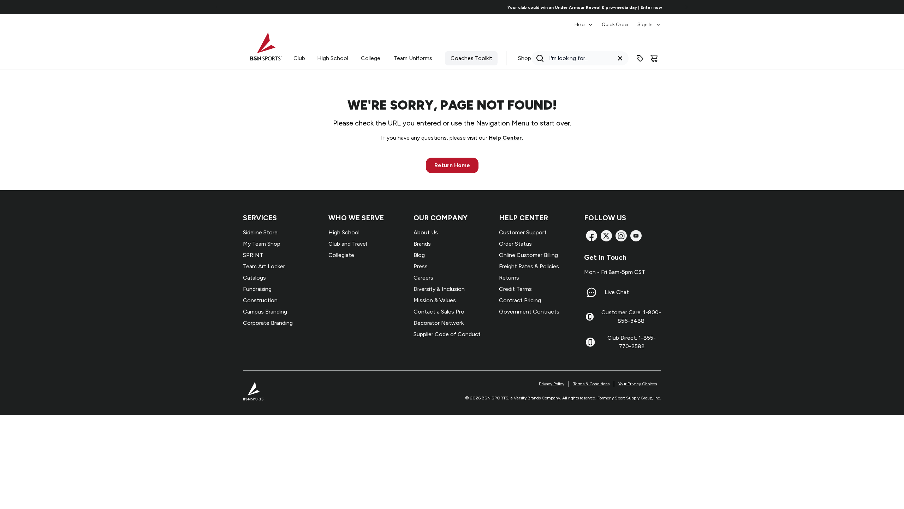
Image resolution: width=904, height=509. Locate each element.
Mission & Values (435, 300)
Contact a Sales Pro (439, 311)
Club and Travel (347, 243)
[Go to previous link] (218, 7)
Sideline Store (260, 232)
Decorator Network (439, 323)
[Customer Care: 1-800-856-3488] (589, 316)
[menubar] (618, 21)
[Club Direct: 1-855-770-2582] (590, 342)
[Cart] (654, 58)
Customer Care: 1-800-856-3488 (631, 316)
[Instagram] (621, 235)
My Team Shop (261, 243)
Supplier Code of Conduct (447, 334)
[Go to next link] (686, 7)
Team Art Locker (264, 266)
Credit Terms (515, 289)
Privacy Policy (551, 383)
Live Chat (617, 292)
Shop (524, 58)
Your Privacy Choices (637, 383)
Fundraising (257, 289)
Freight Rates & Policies (529, 266)
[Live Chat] (591, 292)
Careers (423, 277)
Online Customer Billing (528, 255)
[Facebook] (591, 235)
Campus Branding (265, 311)
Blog (419, 255)
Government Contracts (529, 311)
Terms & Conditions (591, 383)
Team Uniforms (413, 58)
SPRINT (253, 255)
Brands (422, 243)
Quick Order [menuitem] (615, 25)
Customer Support (523, 232)
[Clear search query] (620, 58)
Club (299, 58)
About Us (426, 232)
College (370, 58)
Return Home (452, 165)
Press (421, 266)
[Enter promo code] (640, 58)
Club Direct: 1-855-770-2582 (631, 342)
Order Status (515, 243)
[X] (606, 235)
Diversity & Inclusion (439, 289)
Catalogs (254, 277)
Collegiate (341, 255)
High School (332, 58)
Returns (509, 277)
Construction (260, 300)
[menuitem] (584, 21)
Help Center (505, 137)
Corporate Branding (268, 323)
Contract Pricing (520, 300)
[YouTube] (636, 235)
